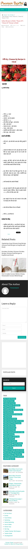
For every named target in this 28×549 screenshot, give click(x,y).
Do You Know (8, 513)
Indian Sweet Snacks (9, 430)
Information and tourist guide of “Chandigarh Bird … (16, 492)
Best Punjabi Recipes (9, 398)
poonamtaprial (6, 25)
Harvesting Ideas (8, 412)
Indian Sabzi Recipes (9, 425)
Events (6, 515)
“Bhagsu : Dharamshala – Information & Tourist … (15, 484)
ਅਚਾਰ (13, 459)
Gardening (11, 407)
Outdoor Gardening (9, 438)
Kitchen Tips (7, 526)
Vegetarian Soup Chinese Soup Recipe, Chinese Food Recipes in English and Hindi (14, 245)
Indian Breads (7, 416)
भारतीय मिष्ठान (7, 459)
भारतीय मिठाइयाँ (20, 456)
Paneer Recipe (8, 443)
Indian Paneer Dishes (17, 421)
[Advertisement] (14, 43)
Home (5, 15)
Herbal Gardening (8, 414)
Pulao (10, 445)
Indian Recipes (17, 423)
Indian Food (7, 421)
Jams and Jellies (19, 432)
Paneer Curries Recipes (10, 441)
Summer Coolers (18, 452)
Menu (2, 9)
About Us (13, 544)
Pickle (5, 445)
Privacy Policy (19, 544)
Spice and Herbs (8, 452)
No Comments (10, 27)
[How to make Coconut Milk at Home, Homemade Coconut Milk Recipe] (14, 265)
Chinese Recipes (8, 405)
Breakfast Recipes (9, 401)
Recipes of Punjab (9, 450)
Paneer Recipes (18, 443)
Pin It (9, 234)
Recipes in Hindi (8, 447)
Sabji (16, 450)
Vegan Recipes (17, 454)
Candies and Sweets (9, 403)
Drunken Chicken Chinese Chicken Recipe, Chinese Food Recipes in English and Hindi (13, 253)
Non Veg (6, 529)
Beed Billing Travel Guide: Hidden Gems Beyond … (16, 469)
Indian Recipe (7, 423)
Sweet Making (8, 454)
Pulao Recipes (17, 445)
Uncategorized (8, 535)
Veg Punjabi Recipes (9, 456)
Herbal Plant (18, 414)
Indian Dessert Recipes (10, 418)
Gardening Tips (18, 409)
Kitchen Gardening (9, 434)
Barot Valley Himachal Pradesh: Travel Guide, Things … (15, 477)
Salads (21, 450)
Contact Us (7, 544)
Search (14, 388)
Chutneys (17, 405)
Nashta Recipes (8, 436)
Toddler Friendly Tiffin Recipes (12, 531)
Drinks (5, 407)
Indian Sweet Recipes (10, 427)
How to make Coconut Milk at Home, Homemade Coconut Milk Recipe (13, 275)
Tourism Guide (8, 533)
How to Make (11, 15)
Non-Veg (16, 436)
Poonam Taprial (9, 542)
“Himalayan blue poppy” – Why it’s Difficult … (16, 499)
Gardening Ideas (8, 409)
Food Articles (8, 517)
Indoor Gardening (8, 432)
